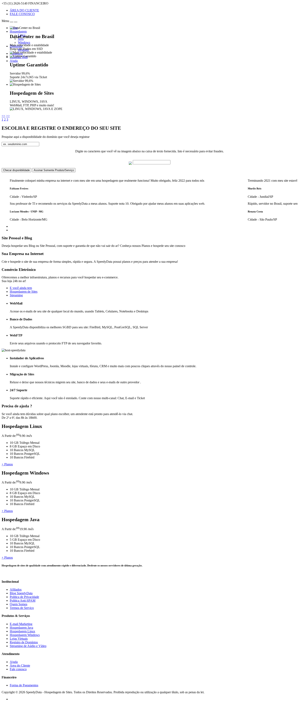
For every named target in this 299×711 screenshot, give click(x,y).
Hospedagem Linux (22, 631)
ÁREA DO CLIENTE (24, 10)
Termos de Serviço (22, 608)
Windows (24, 42)
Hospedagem (18, 31)
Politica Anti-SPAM (22, 600)
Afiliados (16, 589)
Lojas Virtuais (19, 638)
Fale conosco (18, 669)
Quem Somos (18, 604)
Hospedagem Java (21, 627)
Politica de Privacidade (24, 597)
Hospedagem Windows (25, 635)
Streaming (16, 295)
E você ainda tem (21, 288)
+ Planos (7, 464)
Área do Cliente (20, 665)
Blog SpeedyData (21, 593)
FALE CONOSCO (22, 14)
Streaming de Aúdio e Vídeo (28, 646)
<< (3, 116)
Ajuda (14, 61)
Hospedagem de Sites (23, 291)
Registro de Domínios (24, 642)
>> (8, 116)
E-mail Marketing (21, 624)
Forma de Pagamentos (24, 685)
